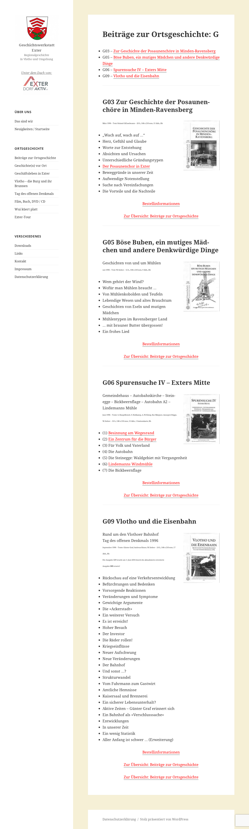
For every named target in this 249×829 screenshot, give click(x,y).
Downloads (23, 246)
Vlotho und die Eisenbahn (136, 75)
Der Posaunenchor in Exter (126, 166)
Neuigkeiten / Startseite (32, 129)
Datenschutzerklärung (31, 277)
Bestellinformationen (161, 203)
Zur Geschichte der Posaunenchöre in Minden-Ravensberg (164, 51)
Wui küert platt (26, 209)
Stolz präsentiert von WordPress (164, 819)
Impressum (23, 269)
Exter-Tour (23, 217)
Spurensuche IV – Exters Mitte (140, 69)
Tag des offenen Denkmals (34, 194)
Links (19, 253)
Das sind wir (24, 121)
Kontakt (20, 261)
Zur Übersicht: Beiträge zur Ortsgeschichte (161, 216)
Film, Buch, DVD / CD (30, 201)
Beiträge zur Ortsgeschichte (35, 158)
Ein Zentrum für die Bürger (132, 439)
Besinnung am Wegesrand (131, 432)
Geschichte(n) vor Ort (31, 166)
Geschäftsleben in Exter (32, 173)
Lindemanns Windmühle (130, 464)
